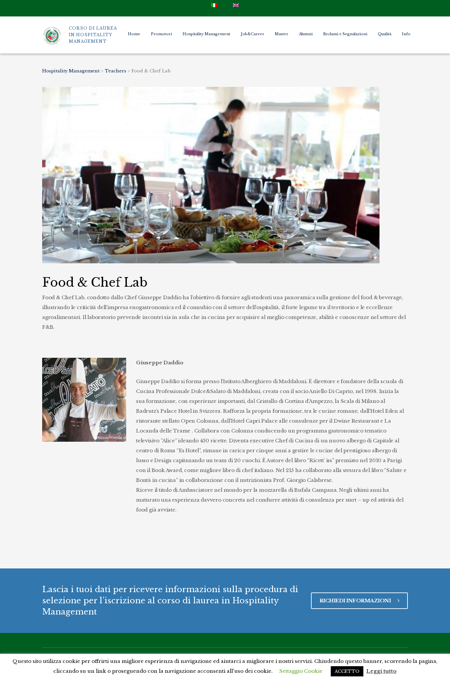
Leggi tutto (381, 671)
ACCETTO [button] (347, 671)
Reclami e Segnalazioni (345, 34)
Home (134, 34)
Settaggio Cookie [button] (301, 671)
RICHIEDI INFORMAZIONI (356, 600)
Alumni (306, 34)
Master (281, 34)
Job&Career (252, 34)
